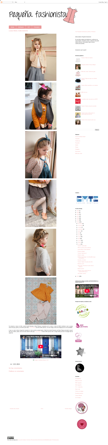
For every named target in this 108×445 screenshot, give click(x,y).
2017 (78, 216)
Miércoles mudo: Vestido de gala (88, 71)
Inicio (42, 408)
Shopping (77, 149)
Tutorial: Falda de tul (82, 253)
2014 (78, 221)
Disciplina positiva (79, 393)
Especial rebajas (81, 251)
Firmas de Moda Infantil (80, 136)
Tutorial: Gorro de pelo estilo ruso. (88, 119)
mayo (79, 236)
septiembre (80, 229)
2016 (78, 218)
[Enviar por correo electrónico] (13, 364)
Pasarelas (77, 142)
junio (79, 234)
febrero (79, 242)
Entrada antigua (68, 408)
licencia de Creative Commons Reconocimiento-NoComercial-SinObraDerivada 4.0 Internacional (38, 439)
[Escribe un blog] (15, 364)
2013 (78, 276)
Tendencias (77, 140)
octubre (79, 227)
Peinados (36, 27)
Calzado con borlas (82, 260)
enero (79, 244)
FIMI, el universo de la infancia (84, 247)
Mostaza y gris (81, 263)
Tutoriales (77, 138)
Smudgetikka (78, 378)
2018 (78, 214)
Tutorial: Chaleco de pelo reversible (88, 106)
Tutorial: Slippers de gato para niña (85, 261)
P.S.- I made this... (79, 387)
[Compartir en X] (16, 364)
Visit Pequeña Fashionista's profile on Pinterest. (85, 31)
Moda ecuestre (81, 268)
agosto (79, 231)
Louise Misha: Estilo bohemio (84, 249)
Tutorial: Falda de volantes (87, 57)
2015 (78, 220)
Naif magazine (78, 385)
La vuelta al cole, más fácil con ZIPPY (89, 99)
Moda (12, 27)
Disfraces (21, 27)
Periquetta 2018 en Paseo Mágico (88, 64)
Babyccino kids (78, 380)
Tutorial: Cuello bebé (82, 245)
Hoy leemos (77, 151)
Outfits (76, 145)
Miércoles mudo (78, 153)
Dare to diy (77, 389)
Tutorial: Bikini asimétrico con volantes (89, 85)
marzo (79, 240)
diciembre (80, 223)
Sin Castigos (78, 397)
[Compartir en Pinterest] (19, 364)
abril (79, 238)
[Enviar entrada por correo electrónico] (11, 364)
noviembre (80, 225)
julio (79, 232)
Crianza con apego (79, 391)
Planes (76, 147)
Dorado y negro (81, 255)
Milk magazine (78, 382)
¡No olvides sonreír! (82, 273)
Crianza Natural (78, 395)
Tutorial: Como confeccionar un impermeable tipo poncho (88, 113)
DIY (29, 27)
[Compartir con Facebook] (17, 364)
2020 (78, 210)
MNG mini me (84, 92)
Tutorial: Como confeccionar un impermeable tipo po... (84, 271)
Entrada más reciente (14, 408)
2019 (78, 212)
